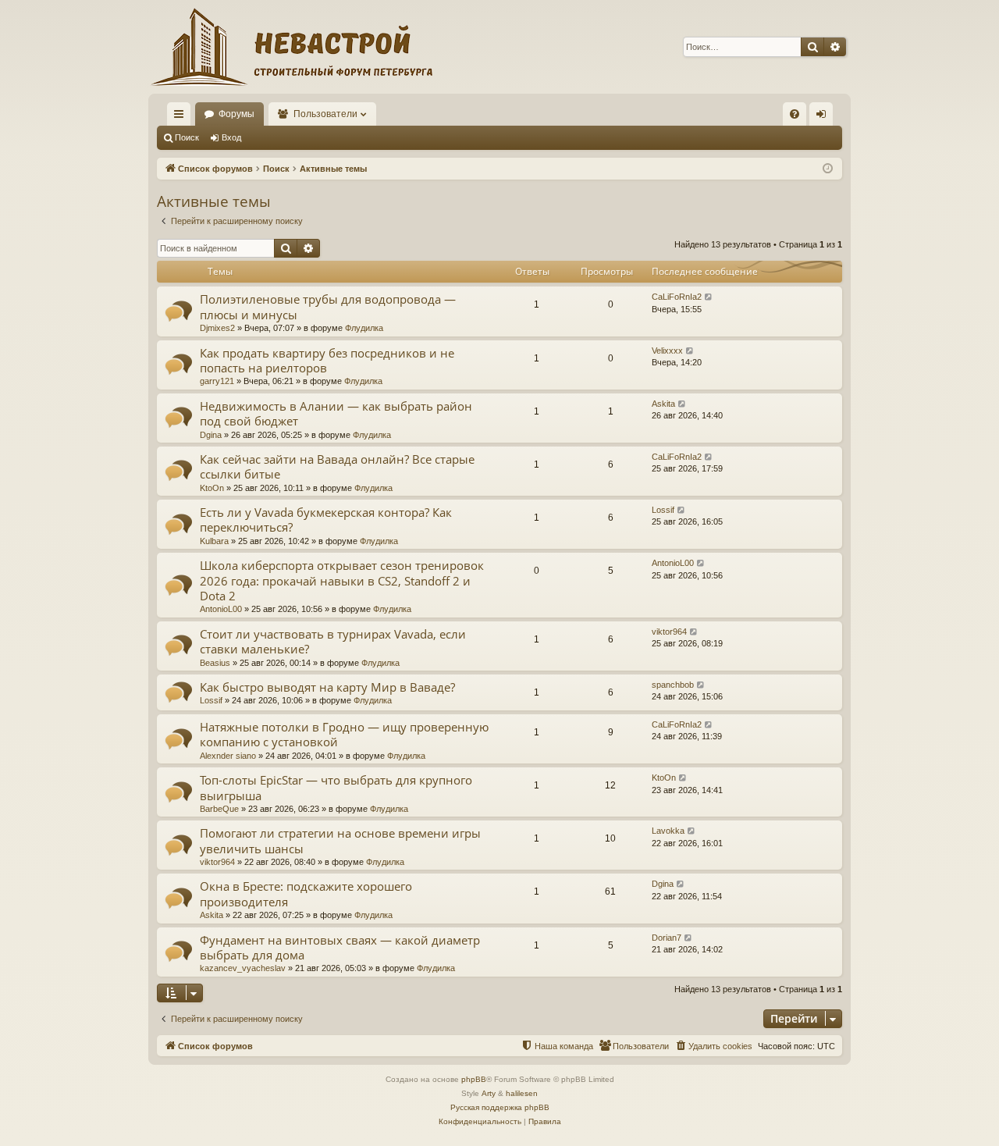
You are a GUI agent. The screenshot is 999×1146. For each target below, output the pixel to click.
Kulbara (214, 541)
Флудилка (364, 328)
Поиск (187, 137)
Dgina (211, 435)
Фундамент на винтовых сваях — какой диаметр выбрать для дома (340, 947)
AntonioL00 (221, 609)
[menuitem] (794, 114)
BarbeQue (219, 808)
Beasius (215, 662)
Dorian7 (666, 937)
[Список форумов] (290, 47)
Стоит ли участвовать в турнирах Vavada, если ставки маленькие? (333, 641)
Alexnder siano (228, 755)
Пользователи (325, 114)
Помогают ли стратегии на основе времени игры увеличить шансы (340, 840)
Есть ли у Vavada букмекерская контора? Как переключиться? (326, 519)
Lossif (663, 509)
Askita (663, 403)
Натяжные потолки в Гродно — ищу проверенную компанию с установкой (344, 734)
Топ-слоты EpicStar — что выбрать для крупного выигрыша (336, 787)
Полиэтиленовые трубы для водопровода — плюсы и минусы (328, 306)
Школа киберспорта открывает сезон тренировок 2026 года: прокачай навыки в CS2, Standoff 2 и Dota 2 (342, 580)
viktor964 (669, 631)
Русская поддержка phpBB (499, 1107)
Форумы (236, 114)
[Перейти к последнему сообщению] (709, 297)
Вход (231, 137)
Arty (489, 1093)
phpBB (473, 1079)
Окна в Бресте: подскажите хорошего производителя (306, 893)
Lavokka (668, 830)
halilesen (522, 1093)
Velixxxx (667, 350)
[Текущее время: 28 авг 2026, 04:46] (828, 169)
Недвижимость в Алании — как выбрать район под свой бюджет (336, 413)
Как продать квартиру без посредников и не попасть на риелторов (327, 360)
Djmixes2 (217, 328)
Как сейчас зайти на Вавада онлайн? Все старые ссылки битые (337, 466)
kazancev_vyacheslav (243, 968)
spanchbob (673, 684)
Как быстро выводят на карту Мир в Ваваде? (327, 687)
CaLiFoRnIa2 (677, 296)
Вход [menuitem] (824, 117)
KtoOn (212, 488)
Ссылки (181, 117)
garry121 (217, 381)
